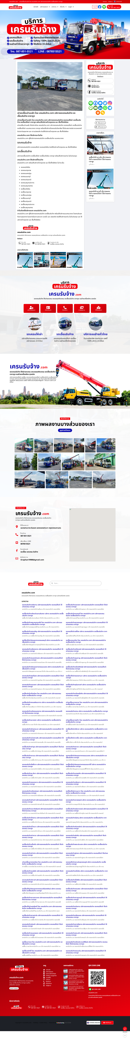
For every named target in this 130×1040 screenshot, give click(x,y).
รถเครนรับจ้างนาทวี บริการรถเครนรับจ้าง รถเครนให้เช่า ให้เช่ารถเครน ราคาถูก (100, 193)
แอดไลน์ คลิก (38, 242)
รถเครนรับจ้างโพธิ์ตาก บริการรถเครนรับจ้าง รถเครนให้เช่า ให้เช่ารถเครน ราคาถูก (43, 765)
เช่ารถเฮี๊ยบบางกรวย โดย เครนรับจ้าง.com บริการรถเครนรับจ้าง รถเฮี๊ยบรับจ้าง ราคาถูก (87, 703)
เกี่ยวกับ (62, 7)
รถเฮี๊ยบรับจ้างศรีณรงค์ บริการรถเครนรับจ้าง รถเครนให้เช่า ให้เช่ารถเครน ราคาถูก (86, 650)
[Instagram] (110, 103)
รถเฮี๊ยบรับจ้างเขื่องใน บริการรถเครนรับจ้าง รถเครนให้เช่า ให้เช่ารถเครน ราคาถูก (42, 845)
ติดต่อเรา (105, 2)
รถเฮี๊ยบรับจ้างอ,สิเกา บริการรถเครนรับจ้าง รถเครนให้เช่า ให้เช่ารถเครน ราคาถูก (42, 774)
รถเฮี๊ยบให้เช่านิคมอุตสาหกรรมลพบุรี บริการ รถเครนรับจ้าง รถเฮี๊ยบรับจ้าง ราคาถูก (42, 641)
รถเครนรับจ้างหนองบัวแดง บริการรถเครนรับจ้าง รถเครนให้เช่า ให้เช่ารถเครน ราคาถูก (42, 659)
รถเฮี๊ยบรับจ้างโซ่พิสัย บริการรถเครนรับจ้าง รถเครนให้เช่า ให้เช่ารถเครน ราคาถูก (86, 881)
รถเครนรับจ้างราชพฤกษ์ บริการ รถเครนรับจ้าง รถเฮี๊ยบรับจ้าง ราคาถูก (86, 801)
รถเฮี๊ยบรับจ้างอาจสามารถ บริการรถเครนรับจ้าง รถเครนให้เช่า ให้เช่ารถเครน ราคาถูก (42, 898)
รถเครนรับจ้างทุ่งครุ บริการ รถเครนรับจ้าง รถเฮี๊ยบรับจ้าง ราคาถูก (86, 819)
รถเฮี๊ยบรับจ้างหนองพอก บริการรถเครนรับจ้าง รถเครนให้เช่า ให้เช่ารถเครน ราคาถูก (42, 934)
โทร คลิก (23, 242)
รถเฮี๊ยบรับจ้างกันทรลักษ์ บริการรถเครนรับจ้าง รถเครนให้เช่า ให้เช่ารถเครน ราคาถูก (86, 827)
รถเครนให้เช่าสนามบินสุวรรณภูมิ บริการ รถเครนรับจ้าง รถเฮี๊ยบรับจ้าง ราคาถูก (86, 863)
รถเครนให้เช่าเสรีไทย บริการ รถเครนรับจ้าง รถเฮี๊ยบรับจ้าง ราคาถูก (86, 632)
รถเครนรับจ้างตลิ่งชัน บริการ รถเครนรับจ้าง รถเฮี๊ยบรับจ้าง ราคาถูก (87, 872)
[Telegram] (110, 108)
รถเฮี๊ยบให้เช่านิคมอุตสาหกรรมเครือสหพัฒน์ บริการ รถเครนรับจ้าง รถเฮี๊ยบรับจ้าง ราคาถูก (41, 890)
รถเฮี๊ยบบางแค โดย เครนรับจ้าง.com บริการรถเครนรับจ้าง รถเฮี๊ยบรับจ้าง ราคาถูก (42, 943)
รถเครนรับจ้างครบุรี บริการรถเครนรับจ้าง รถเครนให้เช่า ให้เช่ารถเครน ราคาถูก (76, 988)
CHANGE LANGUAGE (94, 1023)
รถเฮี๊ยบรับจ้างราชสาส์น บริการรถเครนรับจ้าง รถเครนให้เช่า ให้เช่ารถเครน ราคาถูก (42, 916)
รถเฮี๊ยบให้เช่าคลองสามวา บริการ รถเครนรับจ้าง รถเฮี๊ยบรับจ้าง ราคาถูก (86, 677)
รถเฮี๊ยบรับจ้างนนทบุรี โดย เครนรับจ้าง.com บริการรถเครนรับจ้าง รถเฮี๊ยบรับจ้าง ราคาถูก (85, 614)
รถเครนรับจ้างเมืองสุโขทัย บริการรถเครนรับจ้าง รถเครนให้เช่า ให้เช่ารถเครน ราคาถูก (87, 694)
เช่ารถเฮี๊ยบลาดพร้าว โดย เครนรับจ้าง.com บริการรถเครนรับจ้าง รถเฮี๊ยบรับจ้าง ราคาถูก (87, 721)
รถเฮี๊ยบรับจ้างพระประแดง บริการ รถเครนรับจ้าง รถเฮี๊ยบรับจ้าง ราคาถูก (86, 845)
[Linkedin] (100, 108)
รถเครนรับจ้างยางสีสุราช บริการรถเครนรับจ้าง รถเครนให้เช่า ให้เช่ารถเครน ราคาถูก (86, 925)
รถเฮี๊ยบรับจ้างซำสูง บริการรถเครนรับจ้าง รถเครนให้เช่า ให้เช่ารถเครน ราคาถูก (43, 748)
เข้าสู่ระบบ (110, 2)
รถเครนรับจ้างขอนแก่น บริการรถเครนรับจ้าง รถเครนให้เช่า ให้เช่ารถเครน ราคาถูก (86, 952)
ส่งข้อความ (82, 1006)
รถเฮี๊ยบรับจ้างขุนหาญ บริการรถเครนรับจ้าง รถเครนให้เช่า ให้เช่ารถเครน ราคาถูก (86, 659)
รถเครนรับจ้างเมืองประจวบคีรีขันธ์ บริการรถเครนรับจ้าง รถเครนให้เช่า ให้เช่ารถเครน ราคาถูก (86, 943)
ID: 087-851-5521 (50, 1008)
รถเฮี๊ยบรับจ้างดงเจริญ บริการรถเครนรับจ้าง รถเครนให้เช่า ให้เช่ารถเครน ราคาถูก (42, 632)
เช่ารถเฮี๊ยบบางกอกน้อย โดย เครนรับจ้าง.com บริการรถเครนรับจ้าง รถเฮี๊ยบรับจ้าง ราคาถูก (42, 863)
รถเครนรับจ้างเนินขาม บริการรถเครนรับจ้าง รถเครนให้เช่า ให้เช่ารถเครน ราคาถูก (86, 907)
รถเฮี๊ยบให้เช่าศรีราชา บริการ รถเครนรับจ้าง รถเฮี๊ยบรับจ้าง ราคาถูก (86, 730)
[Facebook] (95, 103)
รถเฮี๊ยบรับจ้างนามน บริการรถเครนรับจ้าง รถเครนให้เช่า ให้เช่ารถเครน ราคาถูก (43, 756)
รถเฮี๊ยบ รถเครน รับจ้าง (57, 244)
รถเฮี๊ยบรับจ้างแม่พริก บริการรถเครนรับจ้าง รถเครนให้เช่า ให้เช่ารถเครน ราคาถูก (42, 872)
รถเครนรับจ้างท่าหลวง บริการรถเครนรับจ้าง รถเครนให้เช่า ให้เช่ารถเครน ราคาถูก (76, 982)
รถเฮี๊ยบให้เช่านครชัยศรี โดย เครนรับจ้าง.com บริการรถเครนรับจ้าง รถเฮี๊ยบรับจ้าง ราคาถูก (42, 907)
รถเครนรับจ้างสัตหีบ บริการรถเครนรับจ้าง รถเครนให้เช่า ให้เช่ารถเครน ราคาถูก (86, 836)
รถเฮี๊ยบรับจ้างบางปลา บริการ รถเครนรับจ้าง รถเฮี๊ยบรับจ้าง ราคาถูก (41, 721)
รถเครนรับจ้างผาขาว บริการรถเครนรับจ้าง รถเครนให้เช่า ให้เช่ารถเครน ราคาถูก (86, 748)
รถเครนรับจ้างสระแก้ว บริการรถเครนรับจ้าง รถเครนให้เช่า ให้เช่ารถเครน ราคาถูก (86, 934)
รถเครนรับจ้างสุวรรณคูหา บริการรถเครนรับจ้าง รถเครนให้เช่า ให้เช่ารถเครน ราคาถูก (87, 623)
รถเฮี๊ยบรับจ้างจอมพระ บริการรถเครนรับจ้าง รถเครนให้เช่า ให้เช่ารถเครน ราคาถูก (87, 890)
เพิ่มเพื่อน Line (95, 85)
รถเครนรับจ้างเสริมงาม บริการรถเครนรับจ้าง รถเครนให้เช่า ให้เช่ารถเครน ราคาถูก (42, 606)
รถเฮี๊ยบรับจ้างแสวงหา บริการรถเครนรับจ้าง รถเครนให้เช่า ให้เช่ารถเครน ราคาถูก (87, 606)
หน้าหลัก (36, 7)
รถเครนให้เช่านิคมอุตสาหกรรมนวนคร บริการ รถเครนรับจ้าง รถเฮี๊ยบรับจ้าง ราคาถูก (86, 756)
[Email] (95, 108)
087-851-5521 (115, 7)
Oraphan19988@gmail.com (32, 560)
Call (112, 6)
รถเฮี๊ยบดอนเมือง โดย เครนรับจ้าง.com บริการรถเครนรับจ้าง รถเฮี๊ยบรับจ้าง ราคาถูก (86, 641)
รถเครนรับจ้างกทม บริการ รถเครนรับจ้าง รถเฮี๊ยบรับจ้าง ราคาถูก (87, 711)
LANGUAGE (119, 1)
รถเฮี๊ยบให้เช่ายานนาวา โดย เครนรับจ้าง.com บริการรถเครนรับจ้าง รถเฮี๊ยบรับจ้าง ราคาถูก (85, 792)
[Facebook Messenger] (100, 103)
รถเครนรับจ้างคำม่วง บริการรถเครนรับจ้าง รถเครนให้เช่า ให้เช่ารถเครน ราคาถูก (42, 854)
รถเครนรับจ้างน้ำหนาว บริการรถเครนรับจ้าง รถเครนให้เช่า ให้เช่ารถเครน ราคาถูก (43, 827)
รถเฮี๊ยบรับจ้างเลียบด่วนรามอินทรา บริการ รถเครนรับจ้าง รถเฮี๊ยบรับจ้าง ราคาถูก (43, 614)
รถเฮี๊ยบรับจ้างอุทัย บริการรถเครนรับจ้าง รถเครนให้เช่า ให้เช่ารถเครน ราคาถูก (76, 971)
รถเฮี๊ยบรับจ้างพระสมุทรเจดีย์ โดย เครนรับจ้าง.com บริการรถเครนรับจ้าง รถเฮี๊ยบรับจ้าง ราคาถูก (42, 623)
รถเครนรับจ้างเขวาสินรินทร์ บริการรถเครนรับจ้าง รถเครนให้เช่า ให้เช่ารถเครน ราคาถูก (42, 810)
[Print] (98, 112)
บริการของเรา (44, 7)
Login (70, 7)
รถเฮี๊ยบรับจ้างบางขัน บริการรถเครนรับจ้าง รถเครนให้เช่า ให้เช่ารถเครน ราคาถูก (100, 159)
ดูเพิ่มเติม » (92, 164)
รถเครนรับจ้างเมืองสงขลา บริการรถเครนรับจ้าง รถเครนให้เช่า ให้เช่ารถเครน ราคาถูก (42, 792)
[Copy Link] (102, 112)
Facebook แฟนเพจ (96, 91)
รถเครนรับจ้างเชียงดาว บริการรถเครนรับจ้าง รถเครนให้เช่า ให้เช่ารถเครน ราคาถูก (86, 783)
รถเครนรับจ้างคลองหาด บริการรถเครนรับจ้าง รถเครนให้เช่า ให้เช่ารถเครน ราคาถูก (42, 783)
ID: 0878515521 (40, 244)
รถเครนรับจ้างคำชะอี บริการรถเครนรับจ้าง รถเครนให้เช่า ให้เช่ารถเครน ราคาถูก (42, 801)
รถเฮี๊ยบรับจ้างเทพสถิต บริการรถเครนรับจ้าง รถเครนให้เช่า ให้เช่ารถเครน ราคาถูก (86, 774)
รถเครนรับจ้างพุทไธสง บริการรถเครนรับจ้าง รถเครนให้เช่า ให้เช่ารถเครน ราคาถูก (43, 677)
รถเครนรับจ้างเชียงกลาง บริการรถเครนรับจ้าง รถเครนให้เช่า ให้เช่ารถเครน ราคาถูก (42, 650)
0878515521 (96, 87)
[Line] (91, 103)
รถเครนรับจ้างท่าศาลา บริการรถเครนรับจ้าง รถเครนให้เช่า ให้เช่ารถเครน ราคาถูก (43, 836)
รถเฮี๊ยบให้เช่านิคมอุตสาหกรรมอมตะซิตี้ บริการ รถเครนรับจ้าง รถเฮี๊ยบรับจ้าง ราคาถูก (86, 765)
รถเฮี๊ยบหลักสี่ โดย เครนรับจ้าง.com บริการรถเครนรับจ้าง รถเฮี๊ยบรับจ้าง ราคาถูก (42, 952)
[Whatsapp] (105, 108)
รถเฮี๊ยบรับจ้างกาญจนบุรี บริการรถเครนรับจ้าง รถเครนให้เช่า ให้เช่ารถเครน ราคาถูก (86, 898)
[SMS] (91, 108)
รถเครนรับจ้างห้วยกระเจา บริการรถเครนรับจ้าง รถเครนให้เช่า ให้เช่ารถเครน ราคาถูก (43, 730)
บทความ (54, 7)
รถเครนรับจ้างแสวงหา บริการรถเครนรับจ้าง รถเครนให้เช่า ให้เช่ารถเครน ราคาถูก (43, 686)
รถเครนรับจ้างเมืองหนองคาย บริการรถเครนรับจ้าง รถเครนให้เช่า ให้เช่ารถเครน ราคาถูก (42, 712)
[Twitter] (105, 103)
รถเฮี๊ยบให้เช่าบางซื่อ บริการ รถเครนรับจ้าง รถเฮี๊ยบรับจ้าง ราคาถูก (86, 739)
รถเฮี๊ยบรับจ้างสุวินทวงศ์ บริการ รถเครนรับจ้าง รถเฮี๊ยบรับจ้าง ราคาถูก (86, 686)
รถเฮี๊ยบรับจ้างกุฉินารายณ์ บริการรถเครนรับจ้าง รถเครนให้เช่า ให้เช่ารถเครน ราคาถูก (87, 810)
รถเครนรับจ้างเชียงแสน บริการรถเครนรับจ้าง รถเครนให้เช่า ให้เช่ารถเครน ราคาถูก (86, 916)
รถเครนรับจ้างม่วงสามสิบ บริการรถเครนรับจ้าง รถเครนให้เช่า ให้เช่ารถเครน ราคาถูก (43, 739)
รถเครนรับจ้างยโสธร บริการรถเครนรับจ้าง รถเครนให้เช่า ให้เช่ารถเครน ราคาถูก (76, 976)
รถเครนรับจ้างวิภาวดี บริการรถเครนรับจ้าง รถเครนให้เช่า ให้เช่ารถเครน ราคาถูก (42, 881)
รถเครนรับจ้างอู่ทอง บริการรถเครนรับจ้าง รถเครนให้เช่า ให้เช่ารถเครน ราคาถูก (87, 854)
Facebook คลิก (54, 242)
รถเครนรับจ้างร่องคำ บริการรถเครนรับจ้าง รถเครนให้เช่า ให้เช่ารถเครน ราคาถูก (42, 925)
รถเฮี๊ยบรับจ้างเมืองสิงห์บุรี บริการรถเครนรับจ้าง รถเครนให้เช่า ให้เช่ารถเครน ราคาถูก (86, 668)
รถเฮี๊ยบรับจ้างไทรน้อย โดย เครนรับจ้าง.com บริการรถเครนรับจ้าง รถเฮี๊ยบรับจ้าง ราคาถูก (41, 694)
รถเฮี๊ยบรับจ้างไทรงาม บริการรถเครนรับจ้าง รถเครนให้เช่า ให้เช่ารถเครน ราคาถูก (42, 819)
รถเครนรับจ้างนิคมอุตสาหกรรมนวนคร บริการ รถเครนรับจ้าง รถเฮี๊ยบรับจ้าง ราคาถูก (43, 668)
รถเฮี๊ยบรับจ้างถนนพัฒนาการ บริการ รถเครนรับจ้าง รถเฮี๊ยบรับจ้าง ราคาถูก (42, 703)
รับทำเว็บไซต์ (68, 1022)
